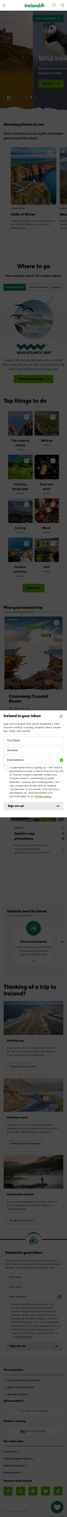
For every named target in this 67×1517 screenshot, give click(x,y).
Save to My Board (46, 18)
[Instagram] (20, 1491)
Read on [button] (23, 83)
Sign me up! (16, 806)
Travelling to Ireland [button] (22, 1066)
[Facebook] (8, 1491)
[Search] (62, 5)
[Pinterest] (33, 1491)
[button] (61, 716)
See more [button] (33, 588)
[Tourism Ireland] (34, 5)
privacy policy (43, 796)
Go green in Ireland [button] (21, 1220)
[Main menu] (4, 5)
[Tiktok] (58, 1491)
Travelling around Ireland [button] (25, 1143)
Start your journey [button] (25, 379)
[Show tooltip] (61, 760)
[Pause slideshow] (9, 98)
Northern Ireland (38, 287)
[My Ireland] (54, 5)
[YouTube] (45, 1491)
